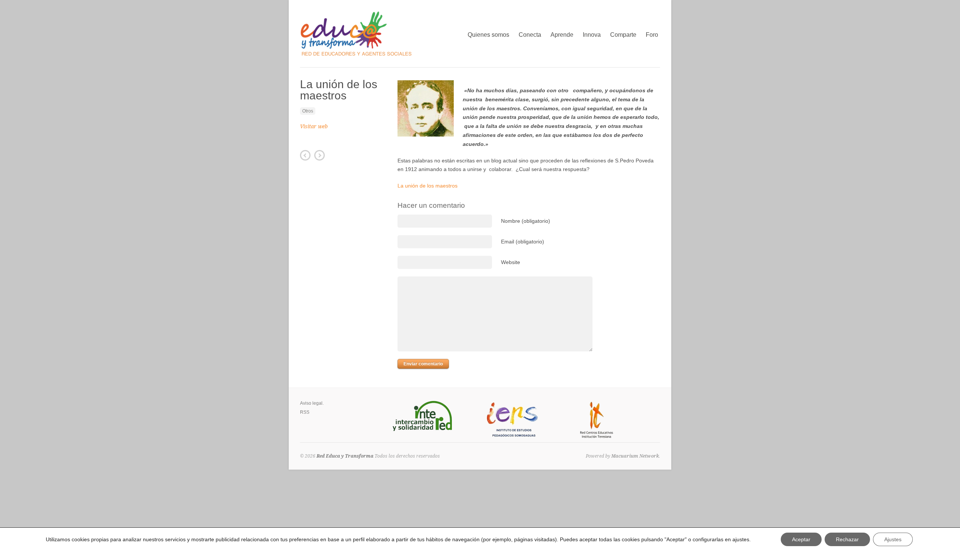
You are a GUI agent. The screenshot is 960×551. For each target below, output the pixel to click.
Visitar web (314, 126)
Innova (592, 34)
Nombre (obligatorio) (525, 221)
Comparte (623, 34)
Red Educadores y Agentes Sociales (319, 155)
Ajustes (893, 539)
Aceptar (801, 539)
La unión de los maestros (428, 186)
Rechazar (847, 539)
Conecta (530, 34)
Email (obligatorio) (522, 242)
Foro (652, 35)
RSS (304, 412)
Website (510, 262)
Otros (307, 111)
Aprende (561, 34)
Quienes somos (488, 35)
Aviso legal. (312, 403)
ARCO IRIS (305, 155)
